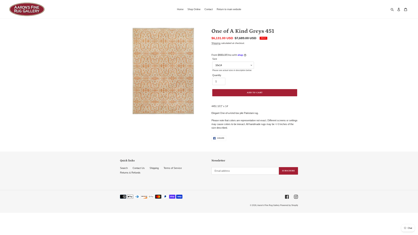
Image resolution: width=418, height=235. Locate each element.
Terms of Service (173, 168)
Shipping (215, 43)
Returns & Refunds (130, 172)
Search (124, 168)
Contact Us (139, 168)
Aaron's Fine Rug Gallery (268, 205)
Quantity (216, 75)
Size (214, 58)
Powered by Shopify (289, 205)
